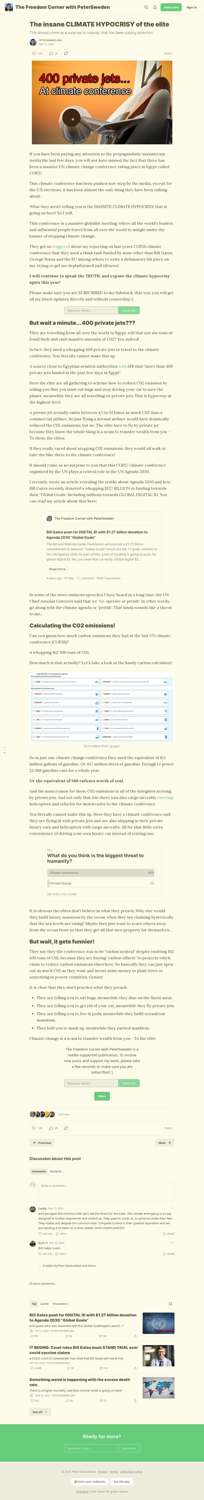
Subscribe (171, 7)
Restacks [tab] (56, 1171)
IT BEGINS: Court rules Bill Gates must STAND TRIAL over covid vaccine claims (83, 1350)
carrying (165, 797)
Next (162, 1143)
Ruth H (43, 1243)
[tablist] (46, 1171)
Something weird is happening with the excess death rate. (79, 1382)
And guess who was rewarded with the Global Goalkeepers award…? (76, 1326)
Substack (82, 1491)
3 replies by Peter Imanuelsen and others (69, 1266)
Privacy (102, 1471)
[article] (102, 1325)
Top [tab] (34, 1304)
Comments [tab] (39, 1171)
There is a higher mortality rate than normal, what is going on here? (76, 1390)
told (122, 366)
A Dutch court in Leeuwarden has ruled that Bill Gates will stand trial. (76, 1358)
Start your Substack (91, 1481)
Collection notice (131, 1471)
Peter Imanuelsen (50, 40)
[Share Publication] (155, 7)
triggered (61, 246)
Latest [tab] (44, 1304)
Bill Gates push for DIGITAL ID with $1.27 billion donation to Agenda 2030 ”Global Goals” (82, 1318)
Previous (44, 1143)
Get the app (122, 1481)
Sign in (191, 7)
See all (37, 1412)
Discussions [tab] (60, 1304)
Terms (114, 1471)
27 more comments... (43, 1283)
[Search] (146, 7)
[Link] (24, 323)
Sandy (42, 1208)
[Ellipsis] (172, 1208)
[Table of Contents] (4, 750)
